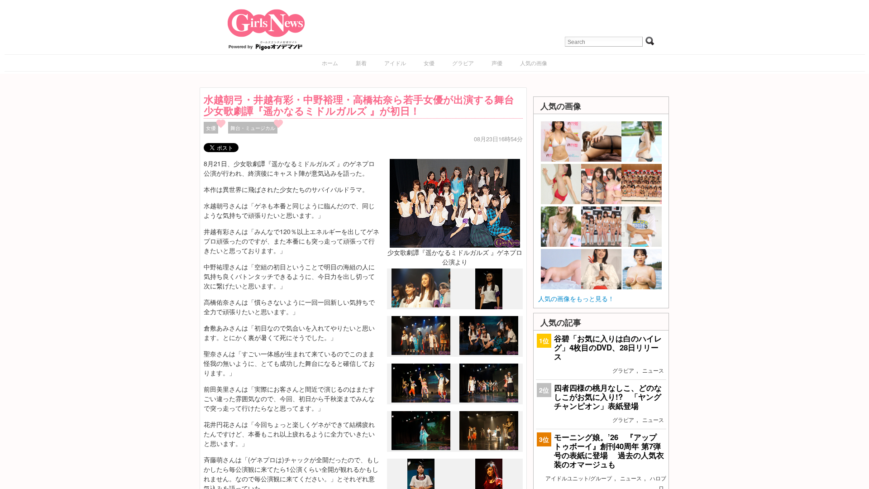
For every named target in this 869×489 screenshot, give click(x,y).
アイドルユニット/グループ (578, 478)
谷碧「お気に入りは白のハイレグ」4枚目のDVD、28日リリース (608, 347)
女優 (429, 63)
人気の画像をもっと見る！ (576, 298)
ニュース (653, 370)
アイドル (395, 63)
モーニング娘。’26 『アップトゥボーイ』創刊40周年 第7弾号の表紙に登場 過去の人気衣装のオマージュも (609, 451)
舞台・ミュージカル (252, 127)
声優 (497, 63)
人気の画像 (533, 63)
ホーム (330, 63)
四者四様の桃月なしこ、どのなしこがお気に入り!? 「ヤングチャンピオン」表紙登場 (608, 397)
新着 (361, 63)
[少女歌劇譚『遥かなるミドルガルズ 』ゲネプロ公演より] (455, 202)
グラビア (463, 63)
